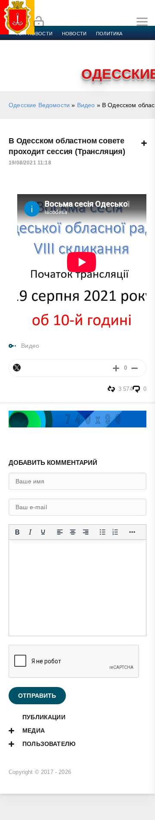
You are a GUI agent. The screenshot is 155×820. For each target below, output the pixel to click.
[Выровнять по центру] (72, 532)
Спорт (95, 43)
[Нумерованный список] (115, 532)
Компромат (106, 54)
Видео (139, 54)
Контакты (53, 64)
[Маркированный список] (102, 532)
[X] (17, 367)
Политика (109, 33)
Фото (23, 64)
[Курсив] (30, 532)
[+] (116, 368)
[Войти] (39, 22)
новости (74, 33)
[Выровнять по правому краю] (85, 532)
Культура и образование (48, 54)
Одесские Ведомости (39, 105)
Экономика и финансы (47, 43)
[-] (135, 368)
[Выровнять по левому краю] (59, 532)
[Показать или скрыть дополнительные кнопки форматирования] (132, 532)
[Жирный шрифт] (17, 532)
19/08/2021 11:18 (30, 163)
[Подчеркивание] (43, 532)
